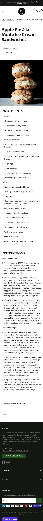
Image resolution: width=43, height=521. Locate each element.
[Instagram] (8, 462)
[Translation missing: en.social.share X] (7, 52)
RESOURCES (7, 480)
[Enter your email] (39, 500)
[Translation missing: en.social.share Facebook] (3, 52)
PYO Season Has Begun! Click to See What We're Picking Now (21, 2)
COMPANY (6, 470)
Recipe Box (10, 20)
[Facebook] (4, 462)
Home (3, 20)
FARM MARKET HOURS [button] (14, 456)
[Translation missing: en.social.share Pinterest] (11, 52)
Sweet (5, 415)
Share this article (10, 49)
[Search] (37, 11)
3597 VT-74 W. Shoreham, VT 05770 (15, 451)
